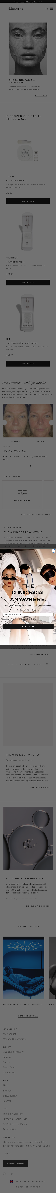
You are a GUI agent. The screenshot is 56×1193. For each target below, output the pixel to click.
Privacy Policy (16, 619)
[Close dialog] (53, 550)
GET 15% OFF (28, 626)
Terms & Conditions (29, 619)
